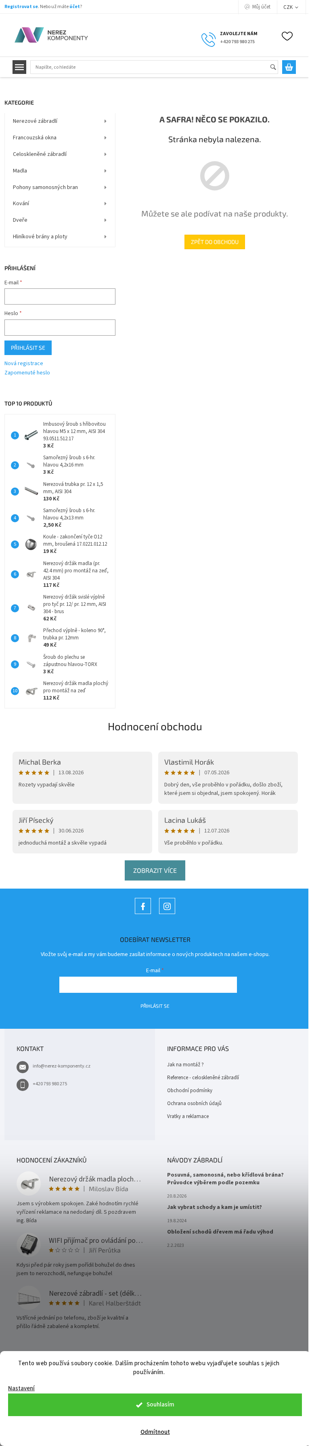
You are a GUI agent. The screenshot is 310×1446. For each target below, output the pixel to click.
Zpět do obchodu (215, 241)
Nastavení (21, 1388)
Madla (20, 171)
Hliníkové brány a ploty (40, 237)
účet (74, 6)
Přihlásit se (28, 347)
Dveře (20, 220)
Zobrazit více (155, 870)
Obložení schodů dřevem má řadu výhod (220, 1232)
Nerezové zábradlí (35, 121)
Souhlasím (160, 1404)
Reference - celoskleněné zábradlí (203, 1077)
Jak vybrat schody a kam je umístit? (214, 1207)
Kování (21, 204)
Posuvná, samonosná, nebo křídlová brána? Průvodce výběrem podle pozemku (225, 1179)
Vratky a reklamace (188, 1116)
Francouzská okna (35, 138)
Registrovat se (21, 6)
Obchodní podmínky (189, 1090)
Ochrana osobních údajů (194, 1103)
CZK (288, 7)
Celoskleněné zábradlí (40, 154)
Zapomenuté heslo (27, 373)
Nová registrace (23, 364)
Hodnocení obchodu (155, 726)
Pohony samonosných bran (45, 187)
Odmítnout (155, 1432)
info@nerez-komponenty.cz (61, 1066)
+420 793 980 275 (50, 1083)
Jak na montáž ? (185, 1064)
